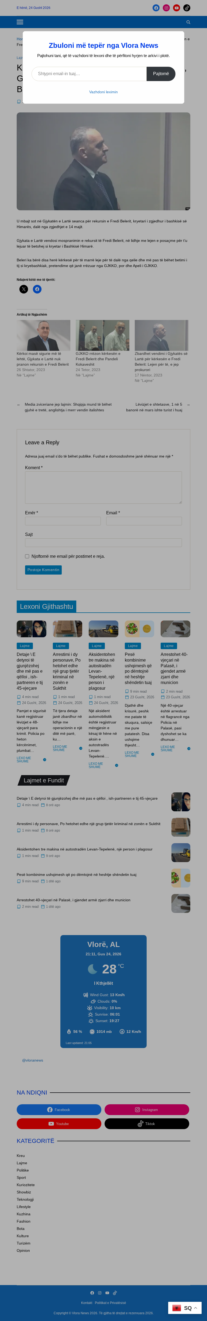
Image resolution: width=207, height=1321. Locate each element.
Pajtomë (161, 73)
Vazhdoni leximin (103, 92)
